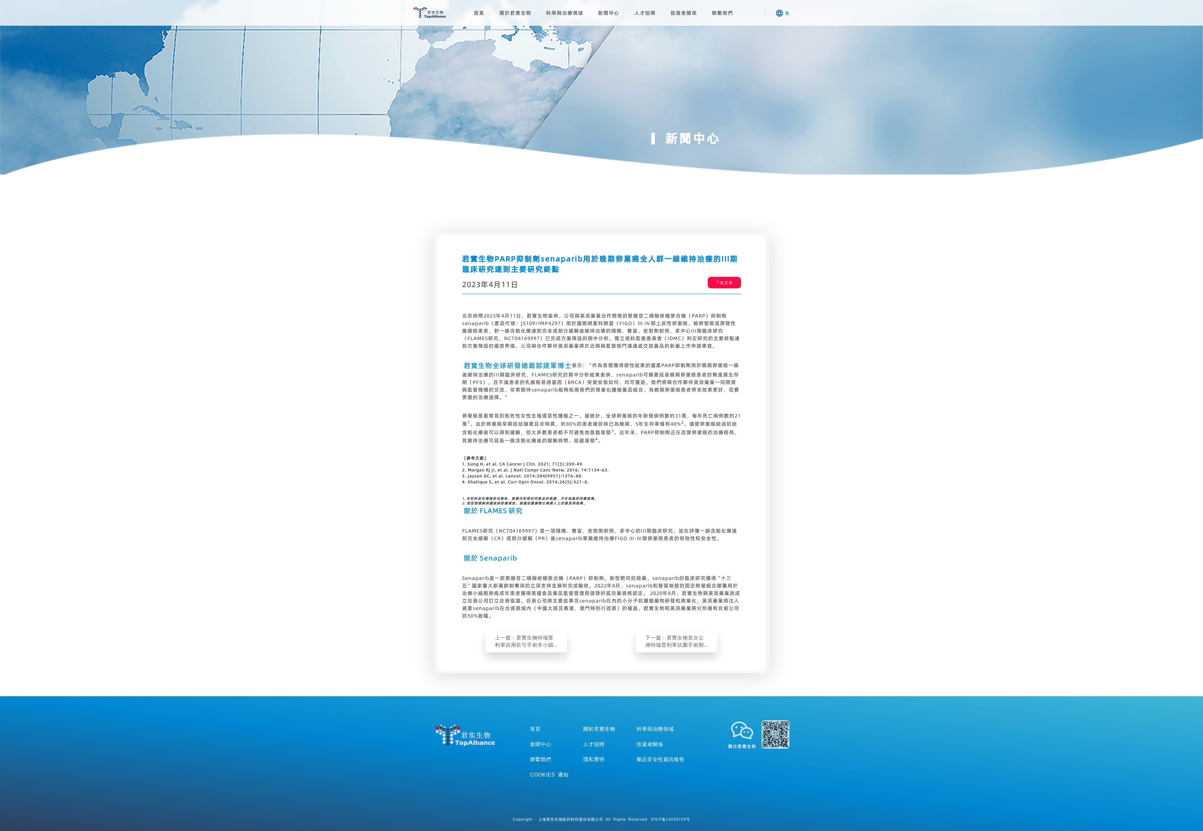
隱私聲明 (594, 759)
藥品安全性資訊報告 (661, 759)
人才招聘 (645, 12)
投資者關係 (683, 12)
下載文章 (724, 282)
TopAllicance (465, 735)
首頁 (479, 12)
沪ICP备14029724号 (670, 819)
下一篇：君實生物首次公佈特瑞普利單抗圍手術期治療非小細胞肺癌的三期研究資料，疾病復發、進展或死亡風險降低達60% (674, 641)
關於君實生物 (515, 12)
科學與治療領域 (564, 12)
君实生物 (430, 13)
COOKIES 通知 (549, 774)
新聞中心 (608, 12)
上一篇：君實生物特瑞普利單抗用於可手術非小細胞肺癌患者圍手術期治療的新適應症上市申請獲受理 (524, 641)
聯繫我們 (722, 12)
